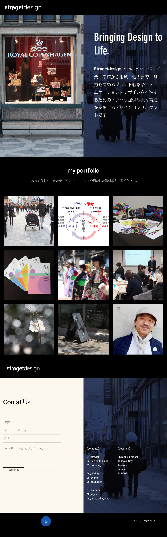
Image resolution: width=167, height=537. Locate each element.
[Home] (46, 521)
